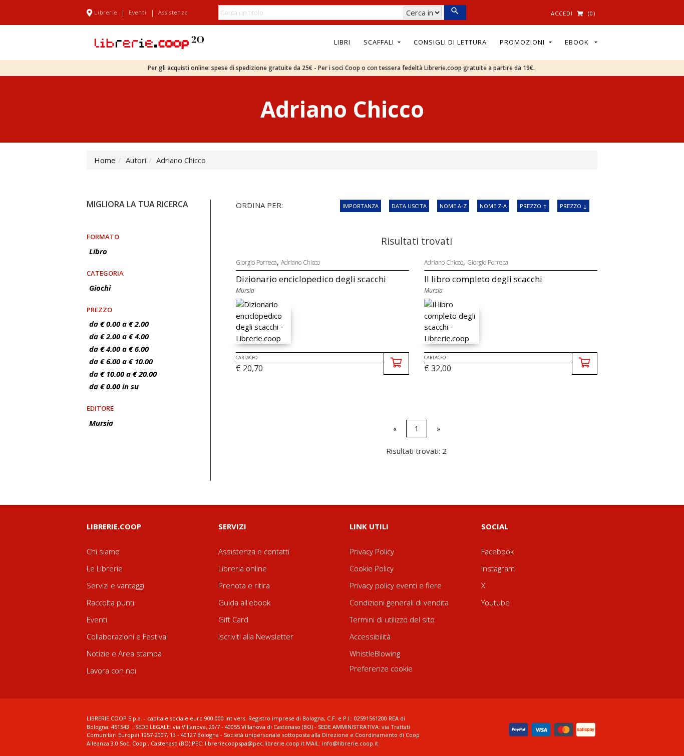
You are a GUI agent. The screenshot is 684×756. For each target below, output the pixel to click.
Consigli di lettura (450, 42)
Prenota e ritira (244, 585)
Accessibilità (370, 636)
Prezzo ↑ (533, 206)
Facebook (497, 551)
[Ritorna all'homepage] (149, 42)
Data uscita (409, 206)
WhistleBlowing (375, 653)
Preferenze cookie (381, 668)
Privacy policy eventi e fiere (396, 585)
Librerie (105, 12)
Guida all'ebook (244, 602)
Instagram (498, 568)
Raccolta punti (110, 602)
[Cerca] (455, 12)
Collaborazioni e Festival (127, 636)
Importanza (361, 206)
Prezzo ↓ (573, 206)
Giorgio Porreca (256, 262)
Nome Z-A (493, 206)
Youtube (495, 602)
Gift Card (233, 619)
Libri (342, 42)
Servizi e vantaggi (115, 585)
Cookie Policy (372, 568)
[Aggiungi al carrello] (396, 363)
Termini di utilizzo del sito (392, 619)
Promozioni (523, 42)
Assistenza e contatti (253, 551)
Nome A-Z (453, 206)
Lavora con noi (111, 670)
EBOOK (579, 42)
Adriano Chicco (300, 262)
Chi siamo (103, 551)
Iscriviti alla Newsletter (255, 636)
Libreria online (242, 568)
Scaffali (380, 42)
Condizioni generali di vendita (399, 602)
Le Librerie (105, 568)
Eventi (138, 12)
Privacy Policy (372, 551)
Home (105, 160)
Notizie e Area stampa (124, 653)
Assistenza (173, 12)
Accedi (562, 13)
